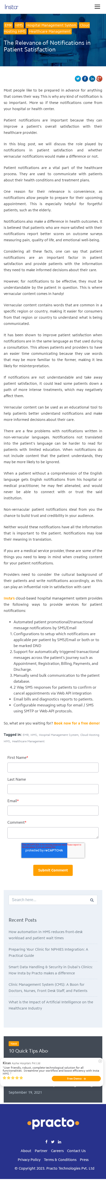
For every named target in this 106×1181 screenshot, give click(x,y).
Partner (41, 1151)
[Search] (92, 900)
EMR (8, 25)
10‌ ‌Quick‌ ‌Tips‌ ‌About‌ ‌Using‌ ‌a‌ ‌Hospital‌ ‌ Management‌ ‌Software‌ (28, 1051)
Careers (57, 1151)
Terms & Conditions (60, 1159)
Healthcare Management (50, 31)
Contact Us (76, 1151)
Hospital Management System (51, 25)
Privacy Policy (29, 1159)
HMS (19, 25)
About (26, 1151)
